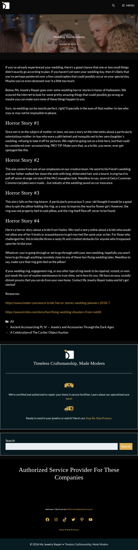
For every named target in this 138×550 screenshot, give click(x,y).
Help (68, 529)
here (68, 398)
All (12, 321)
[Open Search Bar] (113, 5)
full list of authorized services (79, 509)
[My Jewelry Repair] (6, 5)
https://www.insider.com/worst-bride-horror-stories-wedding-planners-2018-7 (57, 303)
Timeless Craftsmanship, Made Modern (86, 544)
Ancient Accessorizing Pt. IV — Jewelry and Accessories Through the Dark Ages (62, 327)
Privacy (75, 529)
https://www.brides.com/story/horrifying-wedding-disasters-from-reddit (53, 312)
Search (10, 441)
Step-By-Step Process (98, 418)
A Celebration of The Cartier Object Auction (39, 332)
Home (62, 529)
